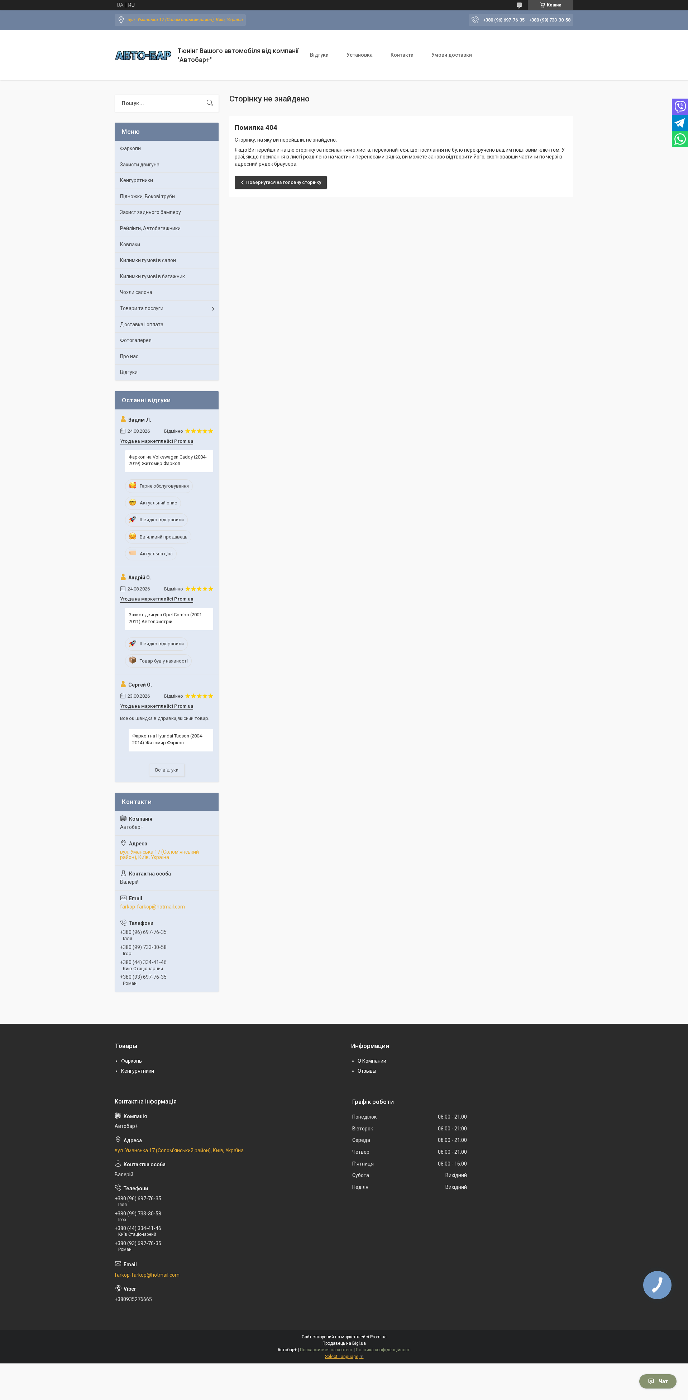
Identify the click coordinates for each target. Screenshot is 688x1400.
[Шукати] (210, 103)
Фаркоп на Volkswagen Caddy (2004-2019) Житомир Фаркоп (168, 460)
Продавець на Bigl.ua (344, 1343)
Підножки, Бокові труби (147, 196)
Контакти (402, 55)
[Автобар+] (143, 55)
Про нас (129, 356)
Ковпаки (130, 244)
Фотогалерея (136, 340)
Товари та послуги (141, 308)
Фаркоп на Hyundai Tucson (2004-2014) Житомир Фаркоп (167, 739)
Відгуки (319, 55)
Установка (360, 55)
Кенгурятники (136, 180)
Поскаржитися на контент (326, 1349)
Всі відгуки (166, 770)
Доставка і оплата (141, 324)
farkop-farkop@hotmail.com (152, 907)
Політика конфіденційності (383, 1349)
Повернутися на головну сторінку (283, 182)
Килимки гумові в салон (148, 260)
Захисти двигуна (139, 164)
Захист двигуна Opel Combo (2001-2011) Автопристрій (166, 618)
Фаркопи (130, 148)
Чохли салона (136, 292)
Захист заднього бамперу (150, 212)
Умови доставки (451, 55)
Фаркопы (132, 1061)
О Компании (372, 1061)
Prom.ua (378, 1336)
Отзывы (367, 1071)
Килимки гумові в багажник (152, 276)
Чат (663, 1381)
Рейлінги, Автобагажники (150, 228)
